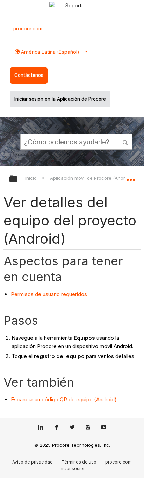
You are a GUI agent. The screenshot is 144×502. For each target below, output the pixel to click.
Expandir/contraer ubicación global (131, 177)
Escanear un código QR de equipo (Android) (64, 399)
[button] (125, 141)
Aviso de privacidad (32, 462)
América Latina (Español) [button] (49, 52)
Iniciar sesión (72, 468)
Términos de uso (79, 462)
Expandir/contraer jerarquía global (17, 179)
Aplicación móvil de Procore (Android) (92, 178)
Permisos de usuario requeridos (49, 294)
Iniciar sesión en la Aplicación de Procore (60, 99)
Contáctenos (28, 75)
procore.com (27, 28)
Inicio (31, 178)
